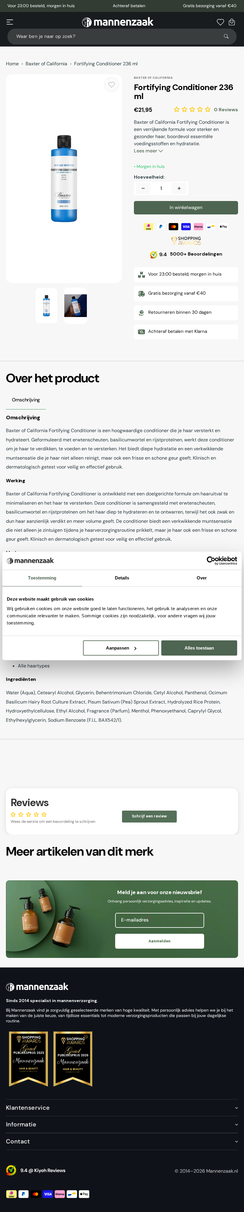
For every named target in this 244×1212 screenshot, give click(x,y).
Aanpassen (117, 647)
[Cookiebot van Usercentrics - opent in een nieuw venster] (211, 560)
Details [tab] (122, 577)
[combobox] (122, 36)
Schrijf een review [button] (149, 816)
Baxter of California (46, 64)
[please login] (111, 84)
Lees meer (146, 151)
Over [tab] (202, 577)
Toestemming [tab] (42, 577)
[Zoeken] (229, 36)
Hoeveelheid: (149, 177)
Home (12, 64)
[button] (9, 22)
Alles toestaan (199, 647)
